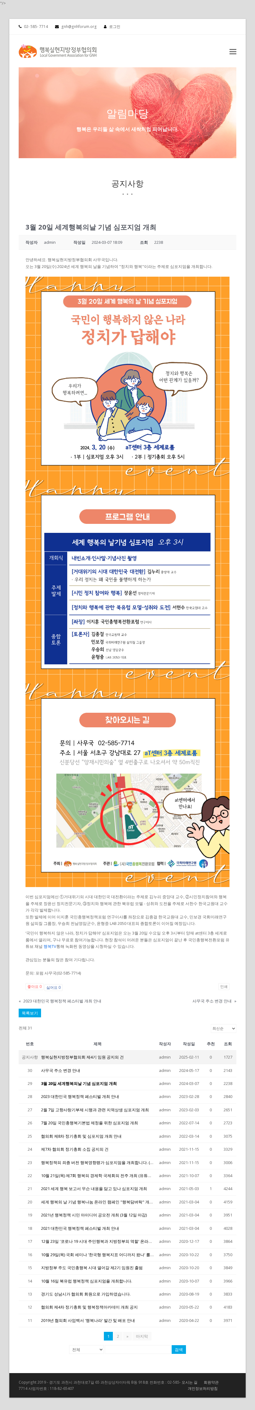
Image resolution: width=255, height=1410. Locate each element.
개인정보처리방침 (203, 1388)
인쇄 (224, 986)
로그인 (114, 26)
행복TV (50, 946)
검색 (179, 1349)
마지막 (142, 1336)
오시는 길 (189, 1382)
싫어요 (53, 987)
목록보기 (30, 1013)
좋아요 (34, 986)
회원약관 (211, 1382)
